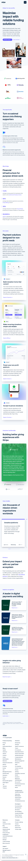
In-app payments (19, 757)
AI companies (18, 766)
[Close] (25, 854)
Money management (19, 760)
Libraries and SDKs (19, 813)
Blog (4, 825)
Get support (5, 848)
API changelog (18, 811)
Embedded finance (19, 751)
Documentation (18, 806)
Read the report (6, 676)
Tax (3, 784)
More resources (6, 843)
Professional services (20, 783)
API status (17, 809)
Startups (17, 744)
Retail (16, 787)
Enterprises (17, 742)
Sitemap (4, 839)
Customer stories (7, 823)
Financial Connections (7, 762)
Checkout (5, 751)
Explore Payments (7, 297)
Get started (16, 39)
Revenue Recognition (7, 780)
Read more (14, 607)
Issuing (4, 768)
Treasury (5, 788)
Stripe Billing (6, 202)
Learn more (5, 716)
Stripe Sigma (5, 782)
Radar (4, 779)
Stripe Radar (20, 208)
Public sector (18, 785)
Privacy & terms (6, 832)
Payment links (6, 773)
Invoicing (5, 766)
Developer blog (18, 817)
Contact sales (7, 39)
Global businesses (19, 755)
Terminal (5, 786)
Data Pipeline (6, 759)
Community (5, 827)
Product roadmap (19, 822)
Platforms (17, 762)
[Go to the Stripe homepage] (4, 735)
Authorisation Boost (7, 746)
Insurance (17, 776)
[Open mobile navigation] (25, 2)
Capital (4, 750)
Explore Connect (7, 378)
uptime (4, 216)
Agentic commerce (19, 746)
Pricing (4, 742)
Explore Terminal (7, 417)
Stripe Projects (18, 815)
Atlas (4, 744)
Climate (4, 753)
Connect (5, 755)
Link (3, 769)
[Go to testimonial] (11, 480)
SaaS (16, 764)
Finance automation (19, 753)
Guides (4, 822)
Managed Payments (7, 771)
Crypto (4, 757)
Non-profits (17, 782)
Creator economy (19, 768)
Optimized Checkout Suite (15, 194)
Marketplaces (18, 759)
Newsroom (17, 825)
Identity (4, 764)
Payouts (4, 777)
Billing (4, 748)
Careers (17, 823)
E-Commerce (18, 750)
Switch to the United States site (9, 857)
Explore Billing (6, 338)
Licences (5, 837)
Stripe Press (18, 827)
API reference (18, 807)
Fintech (16, 769)
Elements (5, 760)
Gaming (16, 771)
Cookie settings (6, 841)
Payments (5, 775)
